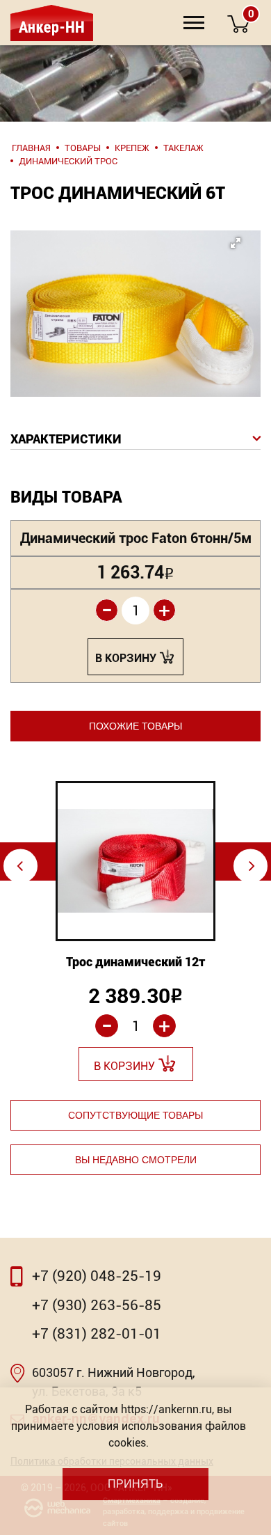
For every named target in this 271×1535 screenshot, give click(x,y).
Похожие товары (135, 726)
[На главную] (50, 22)
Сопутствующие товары (135, 1115)
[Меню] (193, 22)
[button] (133, 290)
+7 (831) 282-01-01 (96, 1333)
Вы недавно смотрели (136, 1159)
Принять (135, 1484)
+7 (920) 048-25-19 (96, 1276)
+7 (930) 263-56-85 (96, 1305)
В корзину (125, 658)
